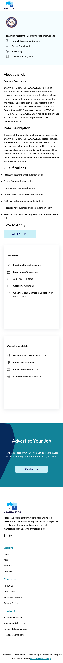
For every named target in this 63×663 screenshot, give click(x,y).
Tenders (8, 565)
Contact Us (31, 469)
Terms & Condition (13, 597)
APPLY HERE (19, 234)
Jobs (6, 559)
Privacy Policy (11, 603)
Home (7, 553)
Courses (8, 571)
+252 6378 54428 (13, 617)
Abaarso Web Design (40, 658)
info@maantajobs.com (15, 623)
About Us (8, 585)
